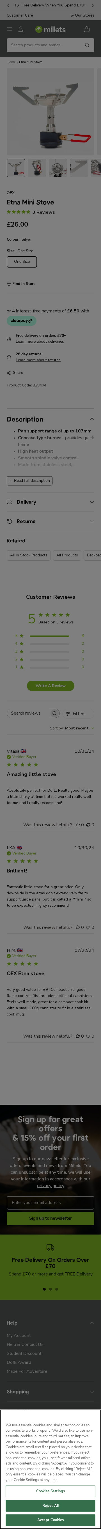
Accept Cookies (50, 1520)
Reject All (50, 1506)
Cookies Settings (50, 1491)
